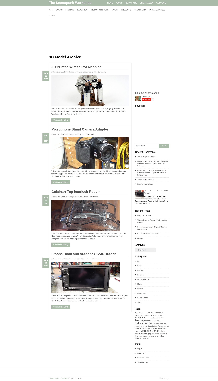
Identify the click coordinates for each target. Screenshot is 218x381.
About (152, 179)
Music (115, 10)
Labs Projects (158, 326)
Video (51, 16)
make (148, 328)
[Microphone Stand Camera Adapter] (90, 153)
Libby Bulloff (140, 328)
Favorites (82, 10)
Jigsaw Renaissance (160, 324)
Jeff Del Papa (142, 157)
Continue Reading (60, 120)
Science (158, 334)
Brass (157, 313)
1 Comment (89, 134)
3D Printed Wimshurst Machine (76, 67)
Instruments (153, 321)
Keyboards (149, 326)
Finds (154, 318)
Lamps (166, 326)
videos (138, 338)
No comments (94, 259)
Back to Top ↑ (164, 378)
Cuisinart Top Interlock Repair (75, 192)
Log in (139, 349)
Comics (146, 315)
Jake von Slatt (62, 72)
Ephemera (140, 317)
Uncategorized (157, 10)
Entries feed (141, 353)
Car (161, 313)
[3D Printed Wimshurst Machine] (90, 91)
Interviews (160, 321)
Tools (148, 336)
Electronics (160, 315)
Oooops (152, 157)
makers (137, 331)
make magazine (156, 328)
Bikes (153, 313)
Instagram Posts (99, 10)
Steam (137, 336)
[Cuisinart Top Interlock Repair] (85, 216)
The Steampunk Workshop (70, 3)
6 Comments (101, 72)
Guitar (161, 318)
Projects (126, 10)
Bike (149, 313)
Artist (137, 313)
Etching (149, 318)
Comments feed (143, 358)
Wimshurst (145, 339)
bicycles (145, 313)
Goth (157, 318)
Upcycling (153, 336)
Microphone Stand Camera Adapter (79, 129)
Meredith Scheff (149, 330)
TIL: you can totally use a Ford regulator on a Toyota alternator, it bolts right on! (152, 163)
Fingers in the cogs (144, 215)
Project (154, 333)
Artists (141, 313)
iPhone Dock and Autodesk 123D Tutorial (84, 254)
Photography (146, 334)
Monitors (137, 334)
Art (51, 10)
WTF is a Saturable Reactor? (147, 234)
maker (164, 328)
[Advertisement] (90, 36)
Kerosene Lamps (140, 326)
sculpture (164, 334)
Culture (152, 315)
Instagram (142, 320)
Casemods (139, 315)
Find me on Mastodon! (147, 93)
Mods (162, 331)
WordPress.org (142, 362)
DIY (156, 315)
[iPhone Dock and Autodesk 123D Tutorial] (85, 278)
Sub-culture (143, 336)
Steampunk (140, 10)
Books (59, 10)
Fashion (70, 10)
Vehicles (160, 336)
